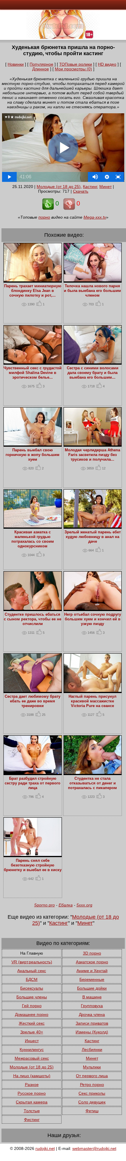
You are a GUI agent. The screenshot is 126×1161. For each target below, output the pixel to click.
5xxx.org (84, 905)
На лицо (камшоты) (31, 1075)
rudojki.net (45, 1148)
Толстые (32, 1110)
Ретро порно (92, 1084)
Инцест (32, 1040)
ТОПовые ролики (75, 64)
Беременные (91, 979)
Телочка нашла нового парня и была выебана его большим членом (92, 290)
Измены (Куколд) (92, 1032)
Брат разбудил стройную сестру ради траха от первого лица (32, 783)
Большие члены (31, 997)
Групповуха (92, 1005)
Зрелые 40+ (31, 1032)
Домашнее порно (31, 1014)
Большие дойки (92, 988)
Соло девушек (91, 1102)
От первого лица (92, 1075)
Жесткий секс (32, 1023)
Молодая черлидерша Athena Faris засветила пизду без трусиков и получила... (92, 455)
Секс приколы (92, 1093)
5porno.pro (44, 905)
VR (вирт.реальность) (31, 962)
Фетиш (92, 1110)
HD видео (107, 64)
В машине (92, 997)
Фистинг (32, 1119)
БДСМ (32, 979)
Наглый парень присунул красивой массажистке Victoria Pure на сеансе (92, 701)
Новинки (16, 64)
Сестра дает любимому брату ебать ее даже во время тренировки (32, 701)
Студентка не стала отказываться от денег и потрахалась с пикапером (92, 783)
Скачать (80, 191)
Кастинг (90, 186)
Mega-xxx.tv (95, 217)
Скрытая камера (31, 1102)
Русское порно (32, 1093)
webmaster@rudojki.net (94, 1148)
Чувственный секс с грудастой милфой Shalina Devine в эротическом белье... (33, 373)
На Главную (31, 953)
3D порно (92, 953)
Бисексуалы (31, 988)
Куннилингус (32, 1049)
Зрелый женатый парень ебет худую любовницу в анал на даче (92, 537)
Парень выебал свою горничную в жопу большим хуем (32, 455)
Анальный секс (31, 970)
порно (44, 217)
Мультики (92, 1067)
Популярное (41, 64)
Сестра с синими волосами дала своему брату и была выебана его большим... (92, 373)
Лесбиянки (92, 1049)
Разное (32, 1084)
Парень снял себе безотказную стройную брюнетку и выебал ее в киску (33, 865)
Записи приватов (92, 1023)
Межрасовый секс (32, 1058)
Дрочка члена (92, 1014)
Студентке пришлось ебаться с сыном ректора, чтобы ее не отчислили (32, 619)
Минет (105, 186)
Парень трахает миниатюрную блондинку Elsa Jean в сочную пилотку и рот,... (32, 290)
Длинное (40, 69)
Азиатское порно (92, 962)
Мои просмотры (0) (73, 69)
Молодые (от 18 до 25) (59, 186)
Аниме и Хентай (92, 970)
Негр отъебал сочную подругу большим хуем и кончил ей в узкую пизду (92, 619)
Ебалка (66, 905)
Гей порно (32, 1005)
